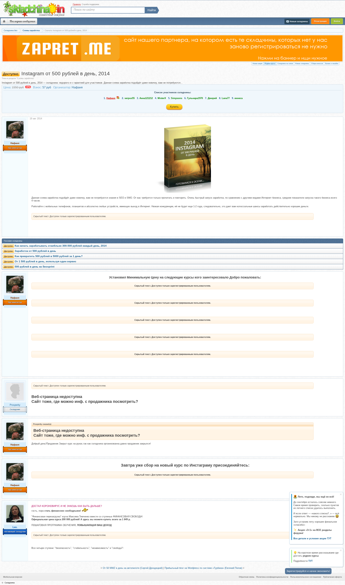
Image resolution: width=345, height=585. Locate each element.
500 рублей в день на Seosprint (34, 266)
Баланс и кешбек (331, 63)
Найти (152, 10)
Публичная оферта (332, 577)
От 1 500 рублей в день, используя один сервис (45, 261)
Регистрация (320, 21)
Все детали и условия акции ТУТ (312, 538)
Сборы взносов (317, 63)
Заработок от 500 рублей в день (35, 251)
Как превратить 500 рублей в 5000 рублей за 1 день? (49, 256)
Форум (4, 21)
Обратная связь (246, 577)
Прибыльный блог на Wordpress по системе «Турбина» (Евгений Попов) (203, 568)
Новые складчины (302, 63)
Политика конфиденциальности (272, 577)
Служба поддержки (90, 4)
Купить (174, 106)
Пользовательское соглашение (305, 577)
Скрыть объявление (340, 494)
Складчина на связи (285, 63)
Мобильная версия (12, 577)
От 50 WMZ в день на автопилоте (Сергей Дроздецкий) (133, 568)
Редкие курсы (270, 63)
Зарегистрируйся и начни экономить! (308, 571)
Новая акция (257, 63)
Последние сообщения (22, 21)
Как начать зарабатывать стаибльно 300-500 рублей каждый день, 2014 (61, 245)
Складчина (10, 583)
